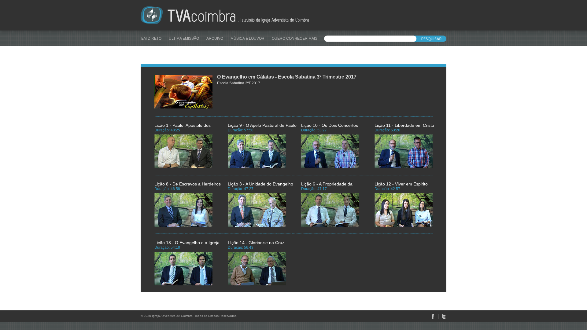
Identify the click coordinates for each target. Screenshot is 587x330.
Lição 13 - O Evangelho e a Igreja (187, 242)
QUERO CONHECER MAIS (294, 38)
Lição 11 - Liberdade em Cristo (404, 125)
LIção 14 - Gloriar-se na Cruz (256, 242)
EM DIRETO (151, 38)
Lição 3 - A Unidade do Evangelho (260, 184)
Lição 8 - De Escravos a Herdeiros (187, 184)
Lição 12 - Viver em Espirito (401, 184)
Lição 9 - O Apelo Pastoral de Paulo (262, 125)
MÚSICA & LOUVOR (247, 38)
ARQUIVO (214, 38)
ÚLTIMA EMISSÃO (184, 38)
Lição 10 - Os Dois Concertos (329, 125)
